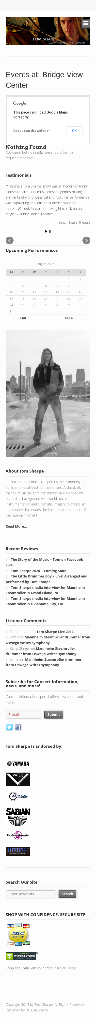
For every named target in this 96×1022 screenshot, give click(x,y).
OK (74, 131)
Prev (10, 241)
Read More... (16, 526)
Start (46, 231)
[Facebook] (18, 727)
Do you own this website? (31, 130)
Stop (50, 231)
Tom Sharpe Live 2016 (55, 631)
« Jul (23, 318)
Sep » (69, 318)
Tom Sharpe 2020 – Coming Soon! (39, 570)
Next (86, 241)
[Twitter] (10, 727)
